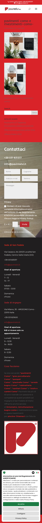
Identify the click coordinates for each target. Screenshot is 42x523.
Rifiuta (21, 509)
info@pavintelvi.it (12, 265)
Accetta (21, 504)
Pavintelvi (9, 28)
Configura (21, 514)
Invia (24, 224)
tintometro (11, 407)
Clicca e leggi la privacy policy (17, 232)
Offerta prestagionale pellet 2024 (19, 130)
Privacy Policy (21, 518)
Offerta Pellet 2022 (13, 134)
